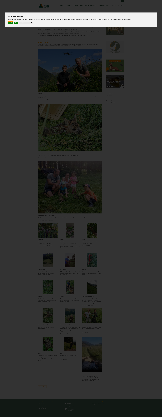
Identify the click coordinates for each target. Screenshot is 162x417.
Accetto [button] (10, 22)
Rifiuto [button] (16, 22)
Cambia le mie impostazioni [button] (26, 22)
